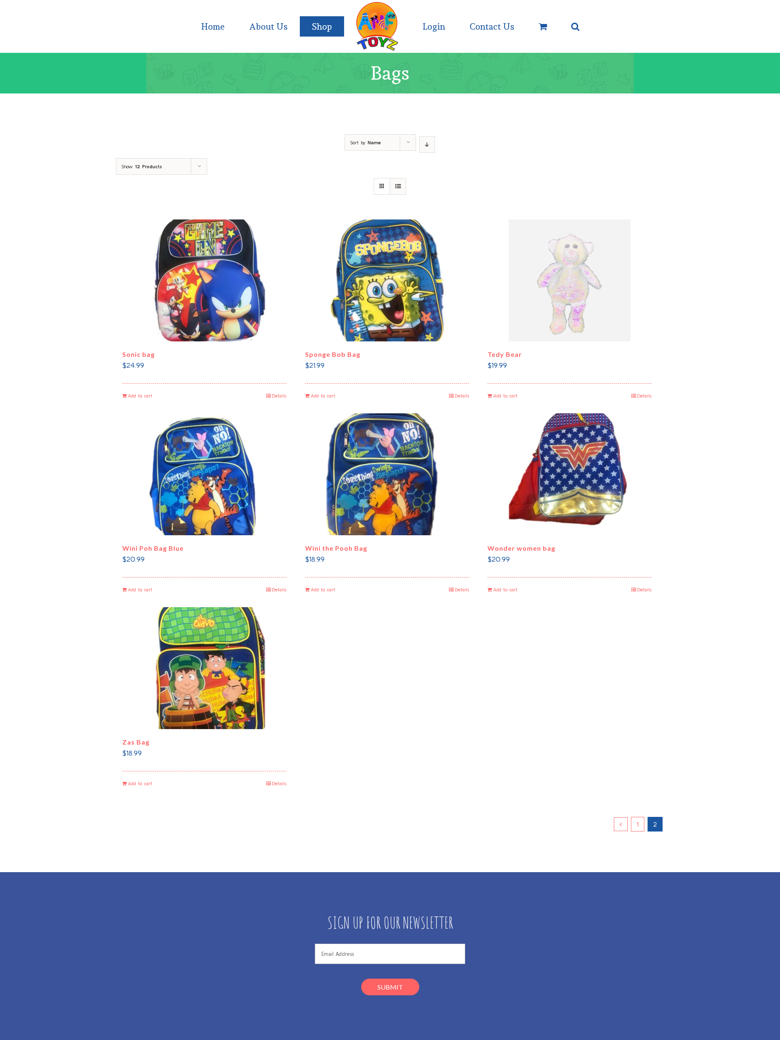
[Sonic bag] (204, 280)
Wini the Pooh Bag (336, 548)
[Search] (575, 26)
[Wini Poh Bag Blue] (204, 474)
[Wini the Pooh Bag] (387, 474)
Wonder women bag (521, 548)
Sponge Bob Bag (332, 354)
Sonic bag (138, 354)
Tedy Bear (505, 354)
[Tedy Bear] (569, 280)
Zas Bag (136, 742)
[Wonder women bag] (569, 474)
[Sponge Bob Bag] (387, 280)
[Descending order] (427, 144)
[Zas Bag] (204, 668)
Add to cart (140, 395)
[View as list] (398, 186)
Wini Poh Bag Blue (153, 548)
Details (279, 395)
